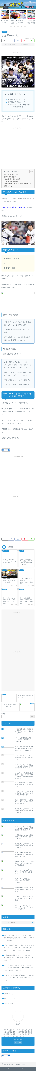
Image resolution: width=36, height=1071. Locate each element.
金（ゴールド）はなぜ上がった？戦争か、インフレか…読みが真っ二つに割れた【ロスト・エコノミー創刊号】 (18, 968)
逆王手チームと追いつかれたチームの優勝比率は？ (18, 185)
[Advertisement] (18, 147)
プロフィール (8, 1003)
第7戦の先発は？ (10, 177)
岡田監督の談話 (13, 181)
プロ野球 (4, 31)
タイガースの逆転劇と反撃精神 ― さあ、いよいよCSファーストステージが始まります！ (19, 977)
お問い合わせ (8, 994)
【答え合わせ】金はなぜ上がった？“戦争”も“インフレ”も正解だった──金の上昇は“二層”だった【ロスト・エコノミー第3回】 (19, 948)
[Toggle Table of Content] (30, 171)
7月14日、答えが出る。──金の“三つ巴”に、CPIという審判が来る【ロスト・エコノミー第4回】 (19, 938)
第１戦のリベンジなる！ (13, 174)
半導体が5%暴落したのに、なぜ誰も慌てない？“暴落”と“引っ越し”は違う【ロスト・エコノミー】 (19, 958)
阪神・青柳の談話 (14, 179)
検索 (3, 714)
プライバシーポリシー (11, 999)
